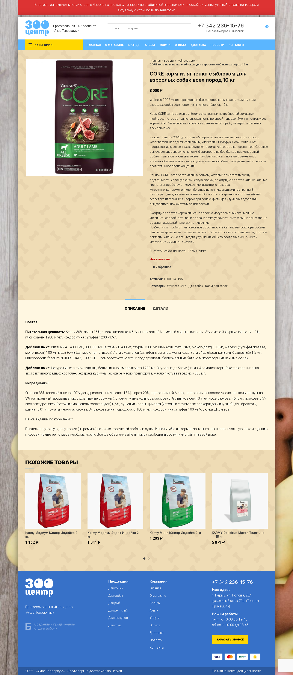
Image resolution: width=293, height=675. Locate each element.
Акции (154, 610)
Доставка (156, 632)
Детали (160, 308)
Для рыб (114, 603)
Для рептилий (118, 610)
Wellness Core (186, 60)
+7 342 (221, 25)
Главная (155, 60)
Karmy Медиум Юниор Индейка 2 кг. (51, 534)
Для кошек (115, 588)
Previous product (257, 62)
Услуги (155, 617)
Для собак (195, 286)
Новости (156, 640)
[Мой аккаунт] (257, 28)
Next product (265, 62)
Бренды (169, 60)
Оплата (155, 625)
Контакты (157, 647)
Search (185, 28)
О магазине (158, 595)
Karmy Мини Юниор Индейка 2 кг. (176, 533)
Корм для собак (216, 286)
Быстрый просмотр (77, 480)
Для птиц (114, 625)
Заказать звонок (230, 639)
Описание (135, 308)
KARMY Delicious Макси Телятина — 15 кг (238, 534)
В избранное (162, 267)
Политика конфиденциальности (236, 671)
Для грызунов (118, 617)
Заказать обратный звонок (225, 31)
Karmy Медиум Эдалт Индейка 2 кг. (113, 534)
